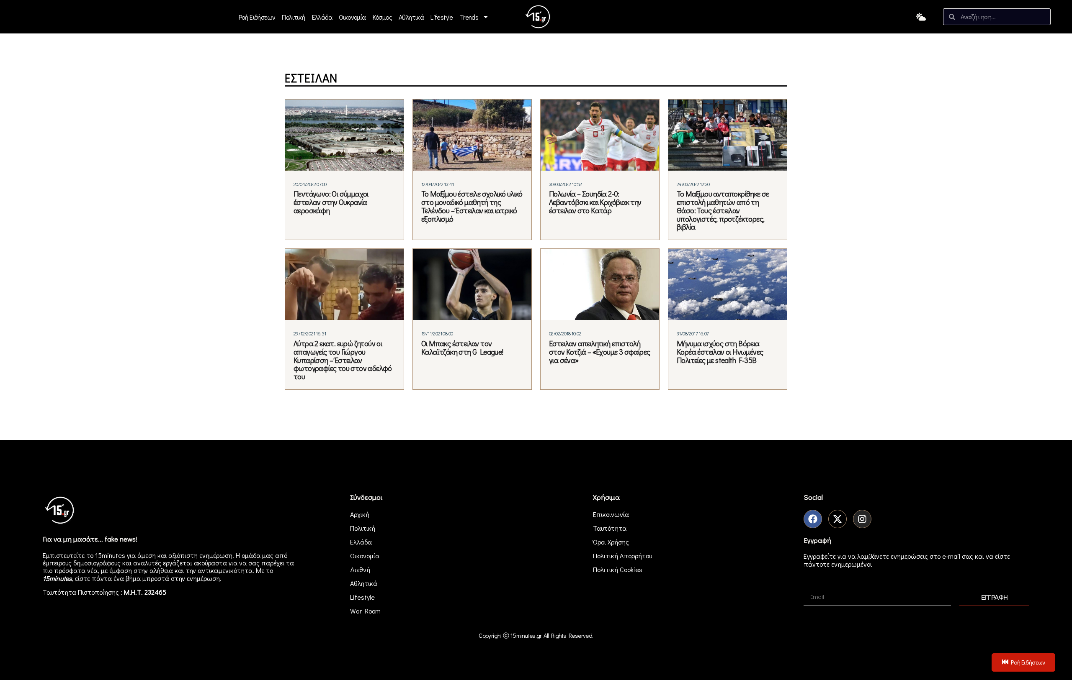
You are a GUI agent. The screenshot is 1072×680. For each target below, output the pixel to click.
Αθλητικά (411, 17)
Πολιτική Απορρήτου (622, 555)
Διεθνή (360, 569)
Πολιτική (293, 17)
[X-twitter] (837, 519)
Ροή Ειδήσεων (257, 17)
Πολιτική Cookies (617, 569)
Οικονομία (352, 17)
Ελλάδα (322, 17)
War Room (365, 610)
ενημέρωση (203, 578)
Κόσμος (382, 17)
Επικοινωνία (611, 514)
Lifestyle (441, 17)
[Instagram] (862, 519)
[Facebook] (813, 519)
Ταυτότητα (609, 528)
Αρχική (359, 514)
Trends (469, 17)
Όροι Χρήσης (611, 541)
